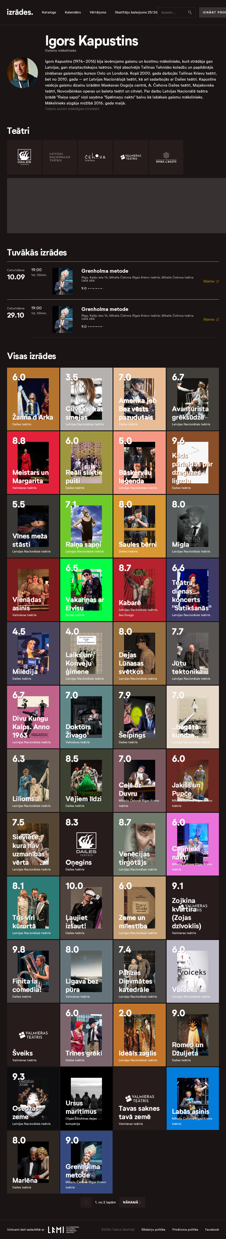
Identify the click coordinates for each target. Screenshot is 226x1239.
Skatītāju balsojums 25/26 (136, 12)
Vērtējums (98, 12)
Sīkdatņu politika (153, 1229)
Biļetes (209, 281)
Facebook (212, 1229)
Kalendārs (73, 12)
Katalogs (49, 12)
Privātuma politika (185, 1229)
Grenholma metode (104, 271)
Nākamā (130, 1202)
